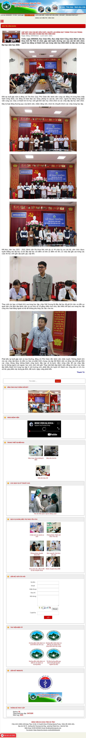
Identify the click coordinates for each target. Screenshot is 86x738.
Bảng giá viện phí (41, 18)
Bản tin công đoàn (9, 26)
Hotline (26, 15)
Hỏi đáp (62, 15)
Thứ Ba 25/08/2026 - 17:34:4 (8, 15)
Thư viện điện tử (16, 627)
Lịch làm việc (39, 15)
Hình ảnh (51, 18)
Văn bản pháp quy (72, 15)
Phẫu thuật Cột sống (45, 513)
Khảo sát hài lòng (51, 15)
